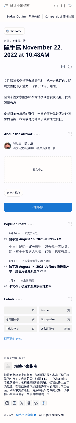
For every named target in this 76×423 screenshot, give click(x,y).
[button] (6, 6)
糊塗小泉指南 (20, 5)
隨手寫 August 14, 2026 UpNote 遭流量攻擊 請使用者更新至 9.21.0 (39, 269)
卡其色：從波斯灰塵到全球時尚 (30, 286)
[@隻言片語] (13, 193)
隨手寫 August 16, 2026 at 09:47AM (35, 239)
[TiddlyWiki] (20, 328)
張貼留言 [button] (38, 207)
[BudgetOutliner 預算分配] (23, 16)
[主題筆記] (28, 280)
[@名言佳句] (55, 328)
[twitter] (55, 310)
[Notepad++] (55, 319)
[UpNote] (45, 261)
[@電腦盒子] (32, 261)
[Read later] (63, 67)
